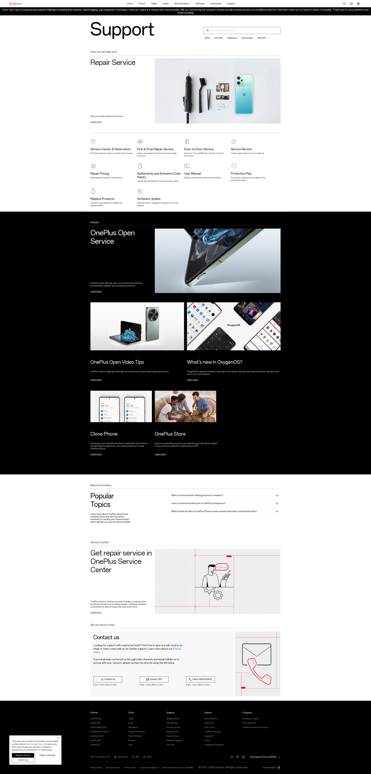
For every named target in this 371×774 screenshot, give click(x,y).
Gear (130, 745)
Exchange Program (251, 719)
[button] (344, 3)
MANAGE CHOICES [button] (23, 755)
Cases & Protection (136, 732)
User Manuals (172, 723)
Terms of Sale (130, 768)
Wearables (132, 727)
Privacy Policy (96, 768)
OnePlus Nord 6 (96, 736)
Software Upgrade (174, 740)
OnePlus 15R (95, 740)
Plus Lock (170, 745)
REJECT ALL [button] (23, 760)
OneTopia (199, 3)
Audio (166, 3)
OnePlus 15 (94, 745)
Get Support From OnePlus (263, 756)
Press (206, 740)
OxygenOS (208, 736)
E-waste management (149, 768)
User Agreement (113, 768)
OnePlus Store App (212, 732)
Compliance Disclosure (214, 745)
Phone (142, 3)
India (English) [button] (269, 767)
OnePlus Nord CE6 (98, 727)
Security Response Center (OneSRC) (178, 768)
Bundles (131, 740)
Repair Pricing (173, 736)
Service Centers (174, 727)
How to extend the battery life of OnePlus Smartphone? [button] (198, 503)
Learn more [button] (96, 122)
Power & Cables (135, 736)
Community (215, 3)
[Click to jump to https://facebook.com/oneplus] (231, 757)
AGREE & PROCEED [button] (47, 755)
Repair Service (173, 732)
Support (231, 3)
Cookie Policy (37, 744)
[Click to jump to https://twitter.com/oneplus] (236, 757)
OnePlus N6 (95, 723)
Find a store (209, 727)
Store (130, 3)
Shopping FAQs (173, 719)
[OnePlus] (15, 3)
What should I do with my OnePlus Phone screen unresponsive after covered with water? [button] (214, 511)
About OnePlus (210, 719)
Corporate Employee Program (255, 727)
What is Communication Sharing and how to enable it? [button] (197, 495)
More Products (181, 3)
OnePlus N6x (95, 719)
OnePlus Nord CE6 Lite (100, 732)
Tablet (154, 3)
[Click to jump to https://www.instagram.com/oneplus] (242, 757)
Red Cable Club (249, 723)
